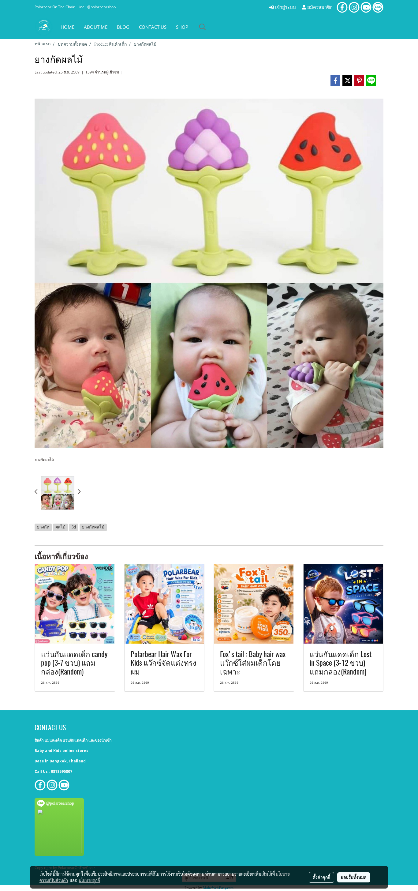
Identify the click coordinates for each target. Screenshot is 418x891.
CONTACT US (152, 27)
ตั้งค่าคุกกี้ (321, 877)
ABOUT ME (95, 27)
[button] (202, 27)
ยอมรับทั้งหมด (354, 877)
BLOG (123, 27)
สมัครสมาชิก (319, 7)
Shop (182, 27)
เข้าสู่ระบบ (285, 7)
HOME (67, 27)
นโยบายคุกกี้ (89, 880)
